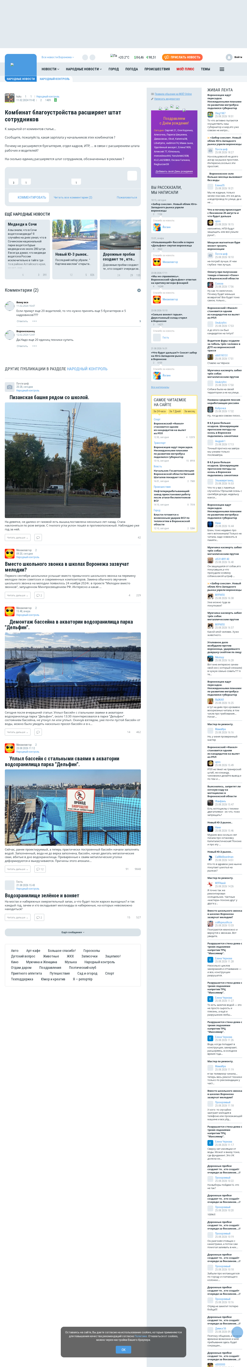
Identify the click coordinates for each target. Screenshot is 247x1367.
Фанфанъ (220, 801)
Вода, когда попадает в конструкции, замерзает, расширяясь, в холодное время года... (222, 1049)
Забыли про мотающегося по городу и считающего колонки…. (223, 1277)
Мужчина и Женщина (41, 962)
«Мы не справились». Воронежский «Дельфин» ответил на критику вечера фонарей (173, 280)
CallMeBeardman (224, 856)
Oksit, (171, 138)
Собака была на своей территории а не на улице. (223, 390)
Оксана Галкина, (180, 160)
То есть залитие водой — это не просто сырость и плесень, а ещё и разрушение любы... (224, 1009)
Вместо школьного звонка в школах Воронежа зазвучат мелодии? (67, 567)
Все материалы (160, 387)
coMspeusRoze (223, 922)
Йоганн (167, 227)
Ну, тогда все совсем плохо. (223, 415)
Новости (49, 69)
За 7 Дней (175, 411)
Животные (51, 956)
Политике (141, 1336)
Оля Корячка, (185, 130)
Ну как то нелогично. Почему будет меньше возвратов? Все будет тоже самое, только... (223, 295)
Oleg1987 (220, 113)
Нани (218, 523)
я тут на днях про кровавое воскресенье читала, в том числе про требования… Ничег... (223, 712)
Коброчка (220, 408)
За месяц (189, 411)
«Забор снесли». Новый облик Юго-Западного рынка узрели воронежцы (174, 207)
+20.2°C (123, 57)
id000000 (220, 1364)
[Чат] (237, 1332)
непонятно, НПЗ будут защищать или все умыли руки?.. (222, 232)
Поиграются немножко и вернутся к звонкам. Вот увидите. (222, 933)
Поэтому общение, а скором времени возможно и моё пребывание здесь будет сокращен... (224, 1340)
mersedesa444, (162, 155)
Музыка (71, 962)
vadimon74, (172, 143)
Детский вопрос (23, 956)
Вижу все (22, 302)
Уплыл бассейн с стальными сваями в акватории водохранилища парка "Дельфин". (62, 761)
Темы (205, 69)
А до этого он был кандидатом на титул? (220, 331)
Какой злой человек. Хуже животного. (223, 633)
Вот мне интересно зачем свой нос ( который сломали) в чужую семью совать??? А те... (224, 669)
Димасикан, (161, 138)
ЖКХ (70, 956)
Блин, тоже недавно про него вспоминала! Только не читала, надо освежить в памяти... (224, 535)
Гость (166, 337)
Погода (131, 69)
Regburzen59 (161, 164)
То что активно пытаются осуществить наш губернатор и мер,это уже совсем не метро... (223, 125)
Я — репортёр (82, 979)
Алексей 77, (161, 151)
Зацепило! (113, 956)
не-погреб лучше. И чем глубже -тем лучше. (222, 262)
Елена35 (220, 185)
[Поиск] (235, 69)
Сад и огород (87, 973)
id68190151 (221, 355)
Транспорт (160, 442)
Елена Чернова (223, 958)
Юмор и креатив (53, 979)
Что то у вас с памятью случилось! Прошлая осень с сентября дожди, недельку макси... (224, 492)
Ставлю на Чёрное (218, 363)
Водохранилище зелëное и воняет (42, 896)
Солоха (219, 283)
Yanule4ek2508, (180, 155)
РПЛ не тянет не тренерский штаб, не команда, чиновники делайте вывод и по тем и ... (224, 774)
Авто (15, 950)
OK (124, 1350)
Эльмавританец (224, 480)
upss (218, 221)
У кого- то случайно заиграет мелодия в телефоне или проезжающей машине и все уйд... (224, 1114)
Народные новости (83, 69)
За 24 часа (159, 411)
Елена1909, (184, 147)
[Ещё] (222, 70)
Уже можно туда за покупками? (218, 603)
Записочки (89, 956)
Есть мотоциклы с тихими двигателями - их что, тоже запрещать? (223, 812)
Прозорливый (222, 1102)
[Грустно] (64, 178)
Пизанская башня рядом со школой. (48, 398)
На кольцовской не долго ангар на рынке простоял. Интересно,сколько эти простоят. (223, 161)
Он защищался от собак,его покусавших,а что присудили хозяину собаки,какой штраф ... (224, 571)
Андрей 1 (220, 441)
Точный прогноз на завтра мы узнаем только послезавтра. (223, 452)
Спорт (109, 973)
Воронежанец (25, 331)
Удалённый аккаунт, (166, 147)
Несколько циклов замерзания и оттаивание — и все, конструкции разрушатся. (224, 970)
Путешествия (60, 973)
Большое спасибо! (62, 950)
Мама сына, (186, 143)
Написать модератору (167, 98)
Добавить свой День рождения (174, 171)
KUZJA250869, (162, 160)
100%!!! (211, 1214)
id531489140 (222, 559)
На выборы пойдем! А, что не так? (223, 1186)
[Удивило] (51, 178)
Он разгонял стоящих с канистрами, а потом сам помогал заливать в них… (222, 1244)
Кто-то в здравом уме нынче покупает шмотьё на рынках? (224, 867)
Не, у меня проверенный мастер (222, 738)
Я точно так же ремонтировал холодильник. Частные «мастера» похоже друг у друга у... (222, 896)
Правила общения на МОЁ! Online (173, 94)
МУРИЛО (220, 594)
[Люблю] (38, 178)
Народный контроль (55, 79)
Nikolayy (219, 657)
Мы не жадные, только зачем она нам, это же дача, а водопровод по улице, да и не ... (224, 197)
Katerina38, (181, 138)
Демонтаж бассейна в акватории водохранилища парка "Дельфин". (69, 625)
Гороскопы (91, 950)
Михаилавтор (170, 262)
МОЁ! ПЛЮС (185, 69)
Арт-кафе (33, 950)
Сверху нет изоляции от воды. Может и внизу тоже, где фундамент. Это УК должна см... (223, 1153)
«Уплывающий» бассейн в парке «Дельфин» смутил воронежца (172, 243)
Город (114, 69)
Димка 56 (220, 1328)
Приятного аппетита (26, 973)
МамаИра (220, 729)
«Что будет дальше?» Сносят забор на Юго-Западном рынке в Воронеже (174, 356)
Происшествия (157, 69)
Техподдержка (22, 979)
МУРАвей (220, 883)
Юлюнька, (174, 151)
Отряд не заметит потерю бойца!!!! (222, 1307)
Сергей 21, (171, 130)
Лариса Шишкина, (177, 134)
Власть (158, 466)
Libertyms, (160, 143)
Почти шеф (221, 149)
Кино (15, 962)
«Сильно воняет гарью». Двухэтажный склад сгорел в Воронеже (169, 318)
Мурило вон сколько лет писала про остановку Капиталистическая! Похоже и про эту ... (224, 839)
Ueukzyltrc (221, 322)
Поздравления (50, 967)
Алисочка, (160, 134)
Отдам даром (21, 967)
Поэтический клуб (82, 967)
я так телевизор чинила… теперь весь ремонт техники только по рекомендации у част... (224, 1078)
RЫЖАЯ (219, 699)
